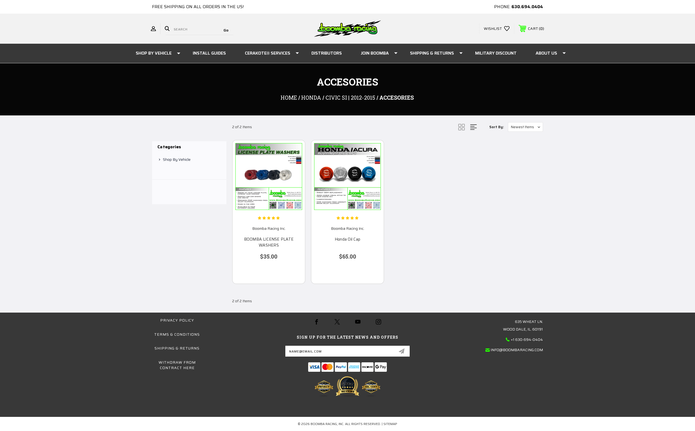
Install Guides (209, 53)
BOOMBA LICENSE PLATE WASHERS (268, 242)
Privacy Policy (177, 320)
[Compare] (294, 179)
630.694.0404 (527, 6)
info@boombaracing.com (517, 350)
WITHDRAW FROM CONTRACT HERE (177, 365)
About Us (546, 53)
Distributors (326, 53)
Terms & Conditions (177, 334)
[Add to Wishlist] (294, 165)
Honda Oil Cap (347, 239)
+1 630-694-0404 (527, 339)
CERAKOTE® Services (267, 53)
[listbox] (525, 127)
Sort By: (496, 127)
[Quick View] (294, 151)
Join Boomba (375, 53)
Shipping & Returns (432, 53)
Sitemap (390, 423)
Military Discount (496, 53)
